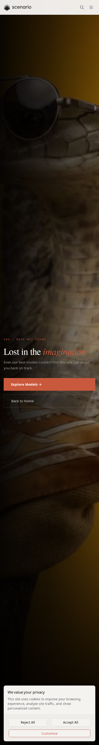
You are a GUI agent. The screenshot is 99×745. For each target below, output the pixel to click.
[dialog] (49, 713)
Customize (49, 733)
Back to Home (23, 400)
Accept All (70, 722)
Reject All (28, 722)
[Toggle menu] (91, 7)
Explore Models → (26, 384)
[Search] (82, 7)
